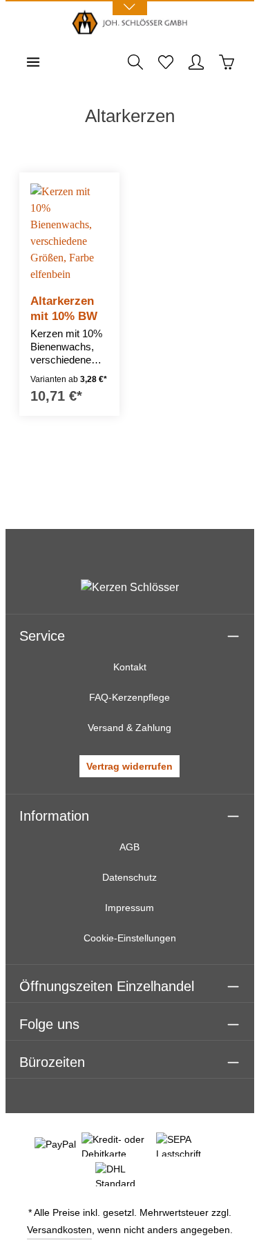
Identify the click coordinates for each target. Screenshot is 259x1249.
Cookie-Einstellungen (130, 937)
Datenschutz (129, 877)
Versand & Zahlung (129, 727)
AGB (129, 846)
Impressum (129, 907)
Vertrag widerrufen (129, 766)
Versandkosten (59, 1229)
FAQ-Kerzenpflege (129, 697)
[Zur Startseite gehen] (129, 22)
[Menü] (33, 62)
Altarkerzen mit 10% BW (63, 308)
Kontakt (129, 666)
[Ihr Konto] (196, 62)
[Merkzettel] (166, 62)
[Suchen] (135, 62)
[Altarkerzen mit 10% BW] (69, 233)
